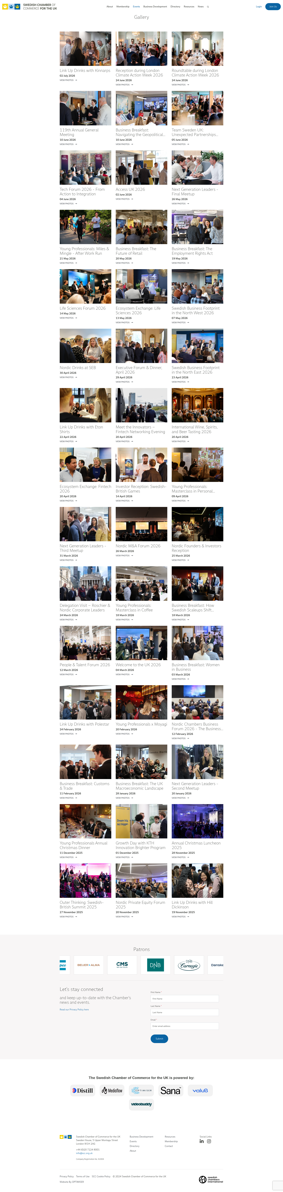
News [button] (201, 6)
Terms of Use (82, 1176)
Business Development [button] (155, 6)
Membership (171, 1141)
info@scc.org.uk (84, 1153)
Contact (169, 1146)
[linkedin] (202, 1141)
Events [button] (136, 6)
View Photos (67, 80)
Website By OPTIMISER (72, 1181)
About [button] (110, 6)
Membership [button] (122, 6)
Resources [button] (189, 6)
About (133, 1150)
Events (133, 1141)
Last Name (156, 1006)
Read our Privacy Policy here (74, 1009)
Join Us (273, 6)
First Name (156, 992)
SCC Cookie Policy (101, 1176)
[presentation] (142, 978)
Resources (170, 1136)
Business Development (141, 1136)
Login (259, 6)
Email (154, 1019)
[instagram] (209, 1141)
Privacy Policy (67, 1176)
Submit (159, 1038)
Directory (175, 6)
